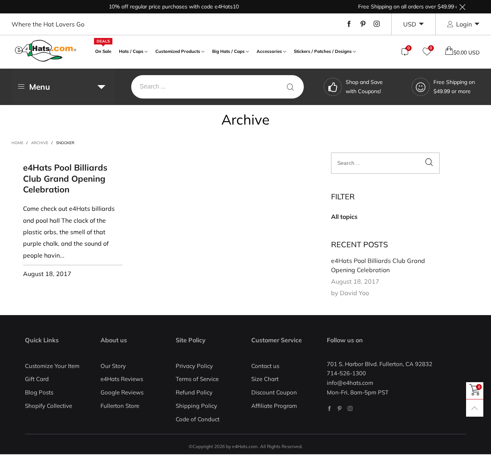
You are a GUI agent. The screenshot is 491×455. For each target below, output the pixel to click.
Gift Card (37, 379)
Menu (39, 87)
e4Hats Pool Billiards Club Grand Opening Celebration (65, 178)
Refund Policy (194, 392)
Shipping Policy (196, 405)
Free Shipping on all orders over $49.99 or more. (412, 6)
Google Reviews (122, 392)
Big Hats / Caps (228, 51)
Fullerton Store (120, 405)
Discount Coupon (274, 392)
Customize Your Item (52, 366)
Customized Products (177, 51)
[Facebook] (349, 24)
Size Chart (264, 379)
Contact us (265, 366)
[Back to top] (474, 408)
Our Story (113, 366)
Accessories (269, 51)
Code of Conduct (197, 419)
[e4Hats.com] (46, 51)
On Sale (103, 50)
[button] (429, 163)
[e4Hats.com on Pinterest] (339, 408)
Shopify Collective (48, 405)
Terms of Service (197, 379)
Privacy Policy (194, 366)
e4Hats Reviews (122, 379)
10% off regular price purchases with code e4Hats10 (169, 6)
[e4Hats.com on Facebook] (329, 408)
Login (464, 24)
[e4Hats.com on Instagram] (350, 408)
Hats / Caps (131, 51)
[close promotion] (462, 6)
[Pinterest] (363, 24)
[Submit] (290, 87)
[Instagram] (377, 24)
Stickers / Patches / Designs (323, 51)
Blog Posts (39, 392)
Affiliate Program (274, 405)
